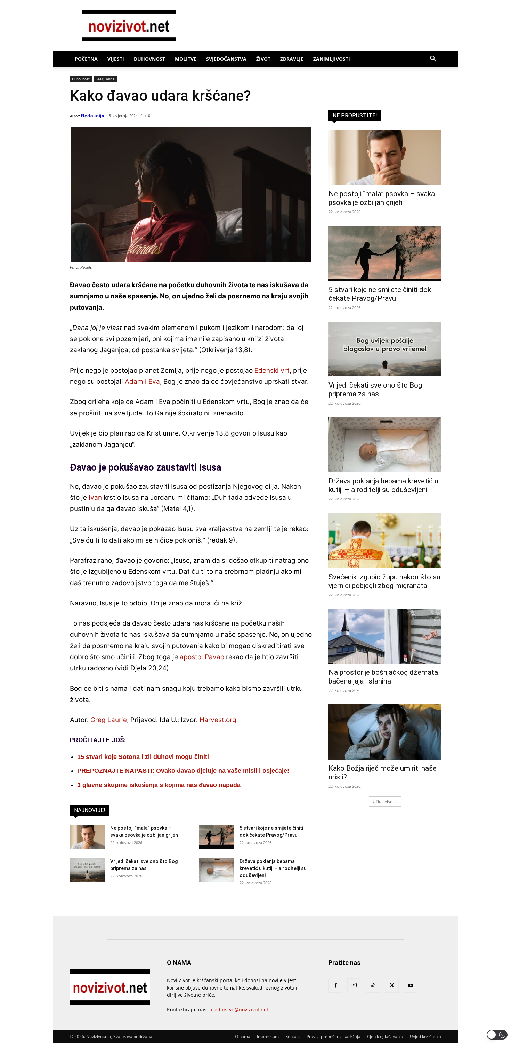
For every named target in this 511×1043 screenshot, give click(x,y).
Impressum (268, 1037)
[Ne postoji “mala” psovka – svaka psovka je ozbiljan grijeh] (87, 837)
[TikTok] (373, 986)
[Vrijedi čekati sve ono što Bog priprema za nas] (87, 870)
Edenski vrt (272, 370)
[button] (432, 59)
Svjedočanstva (226, 59)
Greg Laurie (105, 78)
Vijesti (115, 59)
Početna (86, 59)
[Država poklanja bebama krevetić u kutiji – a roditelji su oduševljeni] (216, 870)
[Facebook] (335, 986)
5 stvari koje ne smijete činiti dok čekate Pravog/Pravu (379, 294)
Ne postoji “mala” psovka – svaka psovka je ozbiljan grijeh (381, 198)
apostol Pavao (202, 657)
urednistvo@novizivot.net (238, 1009)
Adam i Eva (142, 382)
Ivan (95, 498)
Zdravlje (291, 59)
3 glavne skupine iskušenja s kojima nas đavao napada (159, 784)
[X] (392, 986)
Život (263, 59)
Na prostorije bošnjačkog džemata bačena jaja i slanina (383, 676)
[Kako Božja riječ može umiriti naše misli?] (384, 732)
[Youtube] (410, 986)
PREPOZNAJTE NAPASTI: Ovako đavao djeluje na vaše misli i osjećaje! (183, 770)
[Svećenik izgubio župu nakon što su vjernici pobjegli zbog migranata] (384, 540)
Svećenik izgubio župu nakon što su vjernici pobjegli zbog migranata (384, 581)
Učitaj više (382, 801)
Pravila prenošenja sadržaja (333, 1037)
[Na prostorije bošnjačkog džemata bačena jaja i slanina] (384, 636)
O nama (242, 1037)
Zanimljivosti (331, 59)
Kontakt (292, 1037)
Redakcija (92, 115)
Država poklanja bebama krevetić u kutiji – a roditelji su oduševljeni (273, 868)
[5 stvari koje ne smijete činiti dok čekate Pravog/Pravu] (216, 837)
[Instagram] (354, 985)
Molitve (185, 59)
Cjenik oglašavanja (385, 1037)
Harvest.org (218, 720)
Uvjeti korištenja (425, 1037)
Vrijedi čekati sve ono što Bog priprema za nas (375, 389)
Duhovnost (149, 59)
